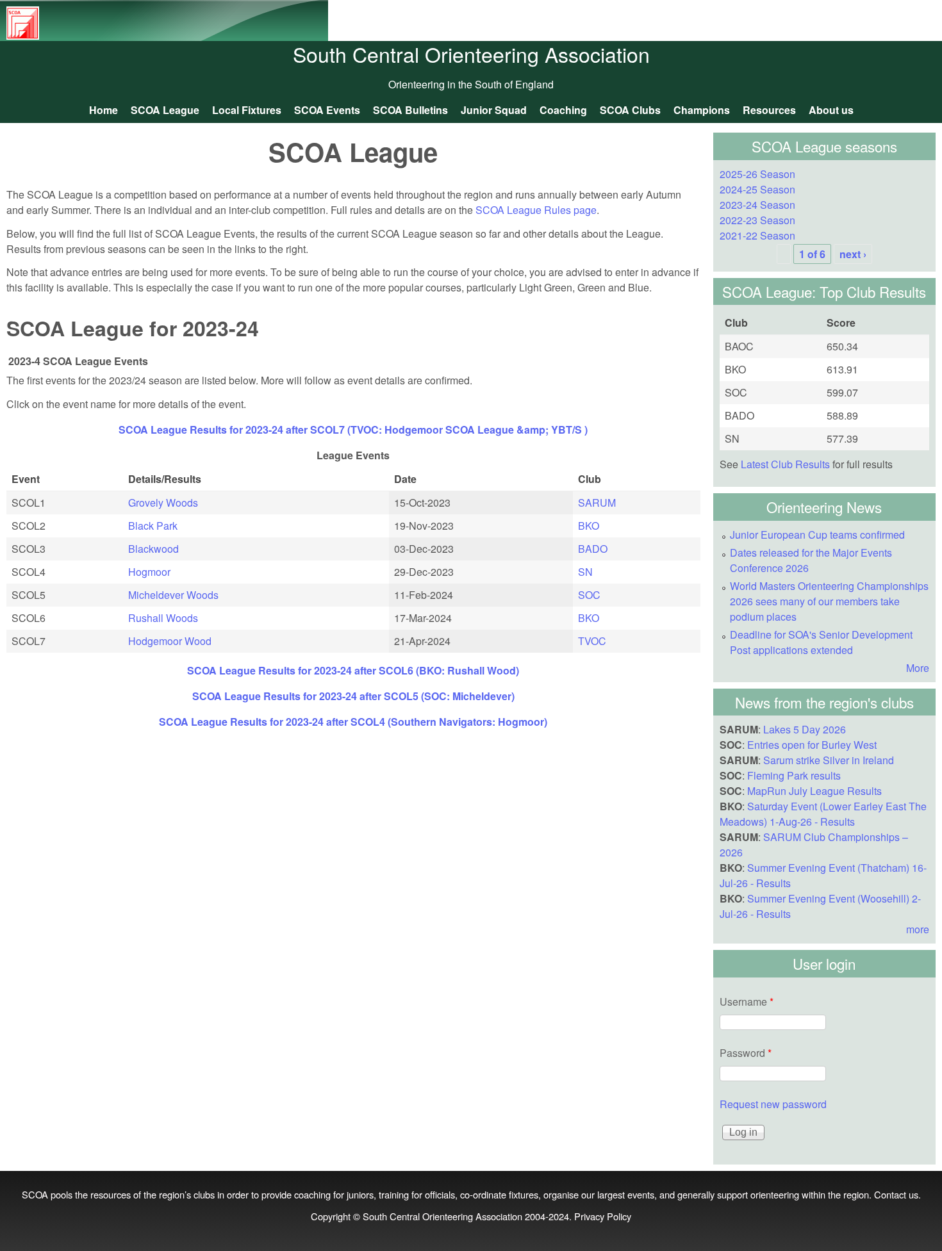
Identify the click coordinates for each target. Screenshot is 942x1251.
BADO (592, 548)
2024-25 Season (757, 189)
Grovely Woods (163, 502)
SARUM (597, 502)
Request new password (773, 1104)
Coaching (563, 109)
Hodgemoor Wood (169, 641)
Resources (769, 109)
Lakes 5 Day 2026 (804, 729)
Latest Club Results (785, 464)
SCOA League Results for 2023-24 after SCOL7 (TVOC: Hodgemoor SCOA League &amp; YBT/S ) (353, 429)
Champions (701, 109)
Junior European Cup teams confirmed (817, 534)
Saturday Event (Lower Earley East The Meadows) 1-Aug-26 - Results (823, 814)
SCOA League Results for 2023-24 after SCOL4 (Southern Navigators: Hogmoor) (353, 721)
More (917, 667)
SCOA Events (327, 109)
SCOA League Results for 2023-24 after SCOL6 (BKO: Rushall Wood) (353, 670)
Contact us (896, 1194)
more (917, 929)
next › (852, 254)
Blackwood (153, 548)
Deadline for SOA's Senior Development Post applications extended (821, 642)
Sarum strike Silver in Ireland (828, 760)
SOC (589, 594)
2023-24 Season (757, 204)
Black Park (153, 525)
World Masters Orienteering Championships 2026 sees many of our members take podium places (829, 601)
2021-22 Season (757, 235)
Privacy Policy (602, 1216)
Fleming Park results (794, 775)
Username (746, 1001)
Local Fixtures (246, 109)
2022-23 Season (757, 220)
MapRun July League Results (814, 790)
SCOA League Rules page (536, 209)
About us (831, 109)
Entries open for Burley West (812, 744)
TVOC (592, 641)
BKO (588, 525)
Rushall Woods (163, 617)
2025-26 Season (757, 174)
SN (585, 571)
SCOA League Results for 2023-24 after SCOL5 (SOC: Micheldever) (353, 696)
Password (746, 1052)
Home (103, 109)
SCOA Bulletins (410, 109)
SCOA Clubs (630, 109)
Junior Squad (494, 109)
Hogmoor (149, 571)
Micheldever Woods (173, 594)
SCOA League (165, 109)
